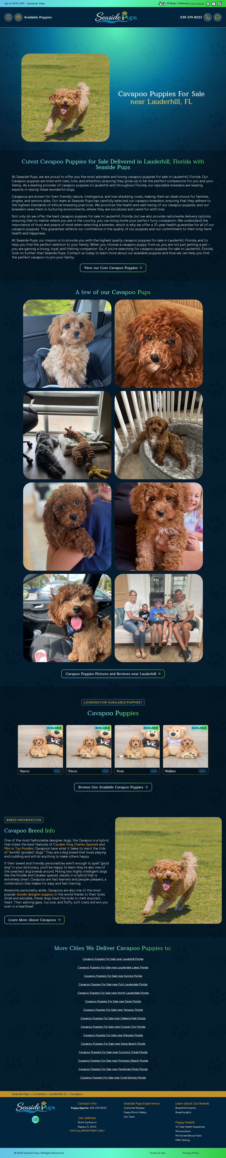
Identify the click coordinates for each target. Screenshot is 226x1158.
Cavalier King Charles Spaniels (75, 844)
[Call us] (207, 17)
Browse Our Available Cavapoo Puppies (110, 787)
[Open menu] (8, 17)
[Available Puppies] (18, 17)
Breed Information (186, 1107)
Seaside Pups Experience (141, 1103)
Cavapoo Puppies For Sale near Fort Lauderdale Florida (113, 984)
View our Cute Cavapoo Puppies (111, 268)
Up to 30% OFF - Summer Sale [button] (24, 3)
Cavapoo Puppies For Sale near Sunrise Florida (113, 976)
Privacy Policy (191, 1152)
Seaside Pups (21, 1094)
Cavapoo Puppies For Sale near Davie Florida (113, 1001)
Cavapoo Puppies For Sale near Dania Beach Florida (113, 1043)
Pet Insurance (183, 1131)
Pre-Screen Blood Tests (189, 1135)
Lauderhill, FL (58, 1094)
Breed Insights (183, 1112)
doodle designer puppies (35, 894)
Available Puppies (38, 17)
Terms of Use (157, 1152)
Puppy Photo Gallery (135, 1112)
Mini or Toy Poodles (19, 848)
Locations (39, 1094)
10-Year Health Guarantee (190, 1126)
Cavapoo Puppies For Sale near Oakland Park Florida (113, 1018)
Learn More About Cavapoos (32, 920)
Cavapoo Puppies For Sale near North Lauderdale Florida (113, 993)
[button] (208, 3)
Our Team (129, 1116)
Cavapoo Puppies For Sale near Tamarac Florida (113, 1009)
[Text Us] (217, 17)
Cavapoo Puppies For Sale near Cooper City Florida (113, 1026)
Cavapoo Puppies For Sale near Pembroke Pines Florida (113, 1069)
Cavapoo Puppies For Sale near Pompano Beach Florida (113, 1060)
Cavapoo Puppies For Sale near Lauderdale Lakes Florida (113, 967)
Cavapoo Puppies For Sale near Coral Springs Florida (113, 1077)
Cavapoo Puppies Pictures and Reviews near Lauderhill (111, 674)
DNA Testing (183, 1140)
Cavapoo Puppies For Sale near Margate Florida (113, 1035)
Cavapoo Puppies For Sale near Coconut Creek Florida (113, 1052)
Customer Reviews (134, 1107)
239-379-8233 (191, 17)
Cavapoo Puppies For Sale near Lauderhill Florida (113, 959)
